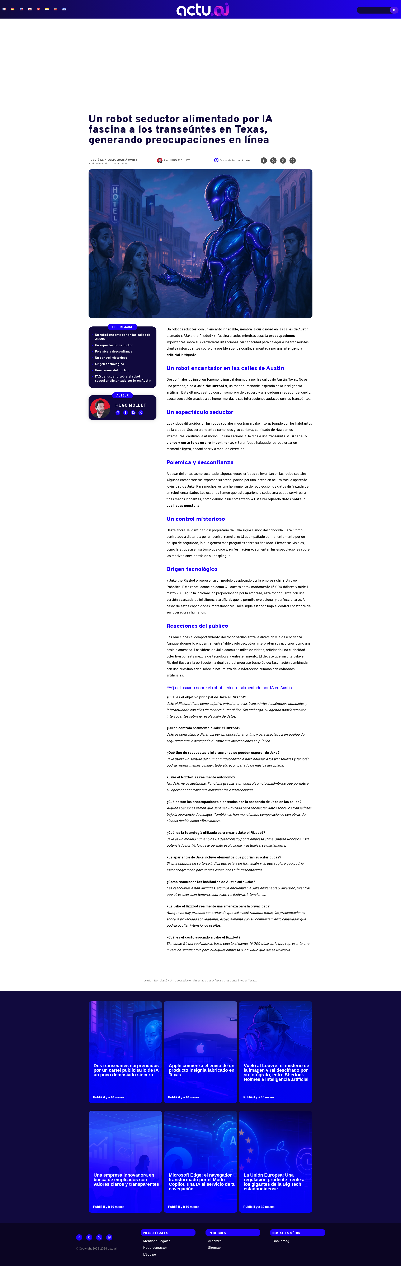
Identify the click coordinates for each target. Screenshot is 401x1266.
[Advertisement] (200, 66)
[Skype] (133, 412)
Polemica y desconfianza (113, 352)
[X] (273, 161)
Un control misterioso (111, 358)
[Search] (394, 10)
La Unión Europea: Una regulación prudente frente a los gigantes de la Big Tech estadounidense (274, 1181)
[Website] (109, 1237)
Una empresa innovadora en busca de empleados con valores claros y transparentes (126, 1179)
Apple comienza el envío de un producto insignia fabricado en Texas (201, 1070)
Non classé (160, 980)
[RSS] (89, 1237)
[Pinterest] (283, 161)
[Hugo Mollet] (160, 160)
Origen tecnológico (109, 364)
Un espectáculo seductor (114, 346)
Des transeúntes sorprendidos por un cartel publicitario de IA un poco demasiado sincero (126, 1070)
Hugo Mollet (179, 160)
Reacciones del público (112, 371)
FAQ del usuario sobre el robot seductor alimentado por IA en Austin (123, 379)
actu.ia (147, 980)
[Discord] (117, 412)
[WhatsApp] (292, 161)
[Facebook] (264, 161)
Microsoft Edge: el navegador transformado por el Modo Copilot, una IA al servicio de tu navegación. (202, 1181)
